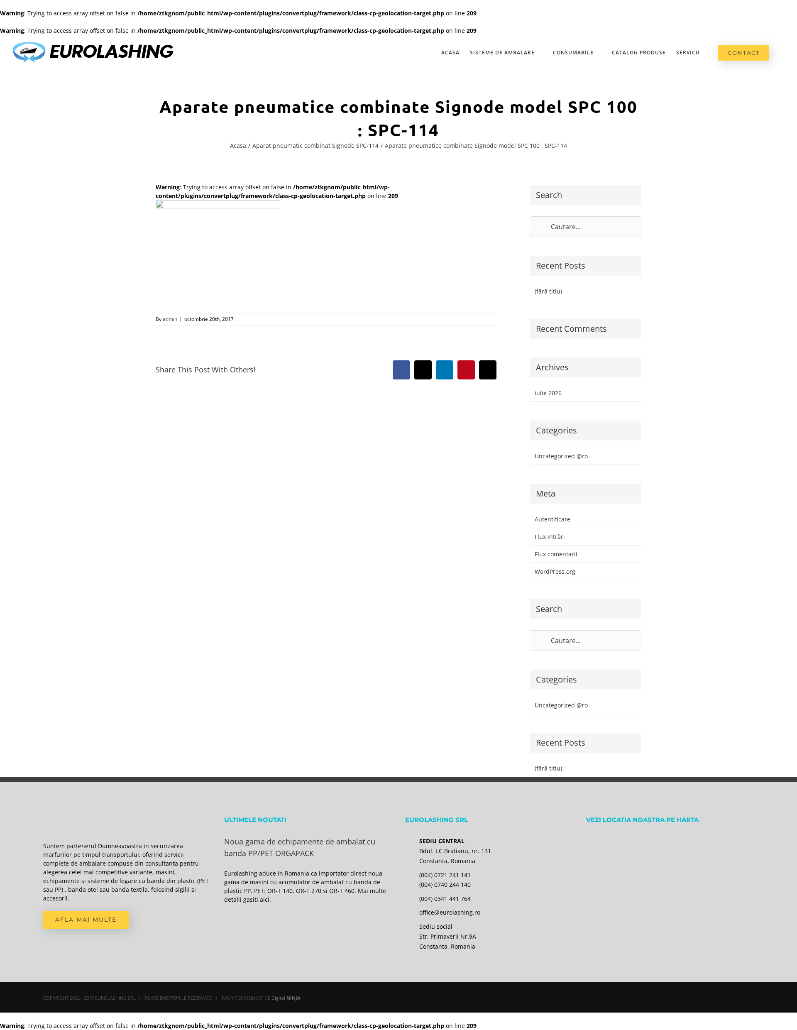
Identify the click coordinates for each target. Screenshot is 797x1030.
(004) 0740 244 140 (445, 884)
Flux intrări (550, 537)
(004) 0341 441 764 (445, 899)
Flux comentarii (556, 554)
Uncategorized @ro (561, 456)
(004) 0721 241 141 (445, 875)
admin (170, 319)
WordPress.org (555, 571)
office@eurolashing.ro (449, 912)
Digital (286, 998)
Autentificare (552, 519)
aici (264, 899)
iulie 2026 (548, 393)
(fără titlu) (548, 291)
